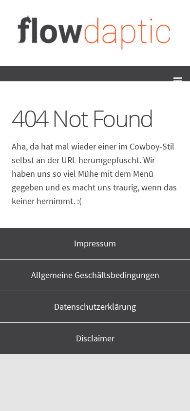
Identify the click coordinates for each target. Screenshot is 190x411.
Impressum (95, 243)
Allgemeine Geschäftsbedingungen (95, 274)
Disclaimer (95, 338)
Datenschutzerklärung (95, 306)
